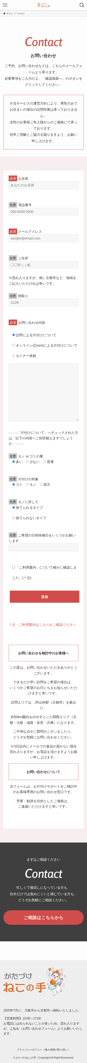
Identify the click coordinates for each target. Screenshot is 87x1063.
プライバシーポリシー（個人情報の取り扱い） (43, 1049)
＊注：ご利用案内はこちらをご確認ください (42, 624)
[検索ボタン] (82, 5)
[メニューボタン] (5, 5)
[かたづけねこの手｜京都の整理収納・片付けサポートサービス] (43, 5)
